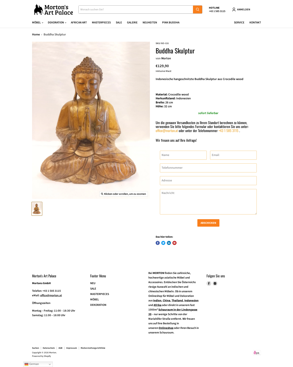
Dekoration (56, 23)
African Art (79, 23)
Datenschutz (49, 348)
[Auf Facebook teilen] (158, 243)
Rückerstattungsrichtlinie (93, 348)
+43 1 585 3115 (228, 130)
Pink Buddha (170, 23)
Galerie (132, 23)
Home (36, 34)
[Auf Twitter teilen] (163, 243)
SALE (119, 23)
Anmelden (243, 9)
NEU (92, 283)
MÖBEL (94, 299)
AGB (60, 348)
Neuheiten (150, 23)
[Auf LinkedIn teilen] (169, 243)
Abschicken (208, 223)
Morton (166, 58)
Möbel (36, 23)
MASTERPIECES (99, 294)
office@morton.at (167, 130)
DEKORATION (98, 305)
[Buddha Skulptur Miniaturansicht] (37, 208)
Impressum (71, 348)
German (33, 364)
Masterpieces (101, 23)
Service (239, 23)
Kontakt (255, 23)
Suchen (35, 348)
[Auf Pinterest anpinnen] (174, 243)
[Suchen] (197, 9)
